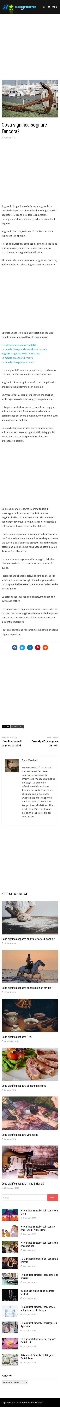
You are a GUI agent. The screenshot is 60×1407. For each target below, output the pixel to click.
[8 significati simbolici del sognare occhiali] (10, 1291)
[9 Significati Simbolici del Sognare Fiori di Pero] (10, 1355)
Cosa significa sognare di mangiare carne (24, 1085)
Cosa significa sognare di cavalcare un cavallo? (27, 987)
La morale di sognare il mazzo (17, 357)
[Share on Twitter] (22, 647)
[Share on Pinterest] (37, 647)
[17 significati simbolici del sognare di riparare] (10, 1275)
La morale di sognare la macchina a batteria (24, 349)
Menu (54, 7)
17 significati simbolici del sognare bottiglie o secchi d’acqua (38, 1308)
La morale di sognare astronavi (18, 362)
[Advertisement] (30, 44)
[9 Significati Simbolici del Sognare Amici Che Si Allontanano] (10, 1227)
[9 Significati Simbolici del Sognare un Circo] (10, 1211)
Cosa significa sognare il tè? (17, 1037)
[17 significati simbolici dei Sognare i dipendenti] (10, 1323)
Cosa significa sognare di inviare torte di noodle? (28, 939)
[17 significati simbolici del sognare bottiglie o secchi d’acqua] (10, 1307)
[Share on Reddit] (45, 647)
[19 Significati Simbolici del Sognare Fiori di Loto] (10, 1339)
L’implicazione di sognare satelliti (19, 345)
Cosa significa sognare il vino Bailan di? (23, 1183)
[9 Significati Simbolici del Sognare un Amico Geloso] (10, 1243)
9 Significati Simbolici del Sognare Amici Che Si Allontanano (38, 1228)
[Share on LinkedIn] (30, 647)
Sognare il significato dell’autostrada (21, 353)
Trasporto (17, 726)
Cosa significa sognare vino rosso (20, 1134)
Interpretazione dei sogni (31, 1402)
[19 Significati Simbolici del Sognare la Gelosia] (10, 1259)
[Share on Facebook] (14, 647)
